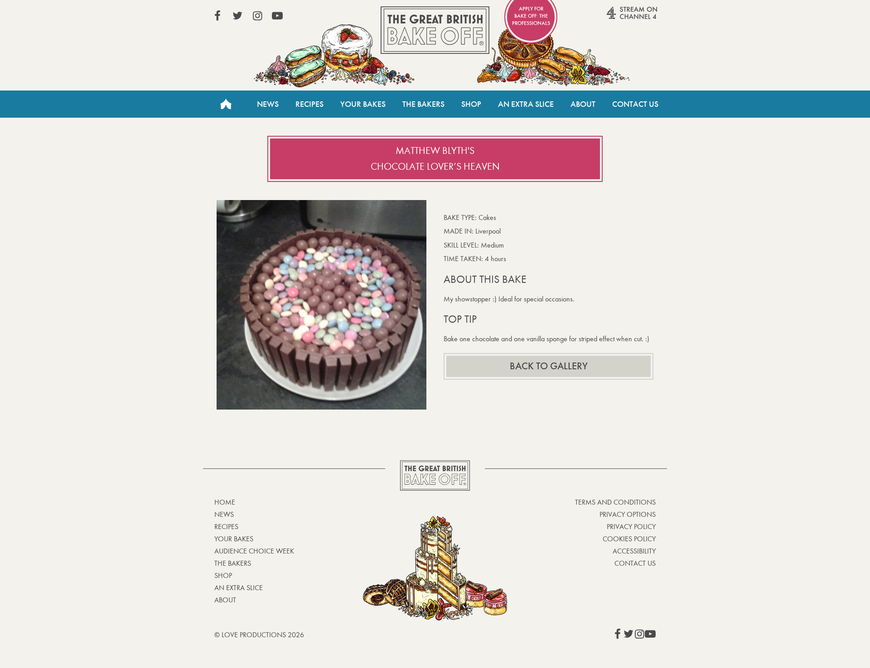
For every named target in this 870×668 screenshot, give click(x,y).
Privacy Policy (631, 526)
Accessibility (634, 551)
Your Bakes (363, 104)
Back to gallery (549, 366)
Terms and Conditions (615, 502)
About (582, 104)
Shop (471, 104)
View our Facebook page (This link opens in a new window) (217, 15)
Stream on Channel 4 (614, 17)
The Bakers (423, 104)
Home (225, 104)
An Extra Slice (526, 104)
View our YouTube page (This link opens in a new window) (277, 15)
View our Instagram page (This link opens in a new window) (257, 15)
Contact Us (635, 104)
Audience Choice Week (254, 551)
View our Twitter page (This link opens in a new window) (237, 15)
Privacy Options (627, 514)
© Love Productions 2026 (259, 634)
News (268, 104)
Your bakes (233, 538)
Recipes (309, 104)
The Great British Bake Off (435, 30)
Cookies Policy (629, 538)
